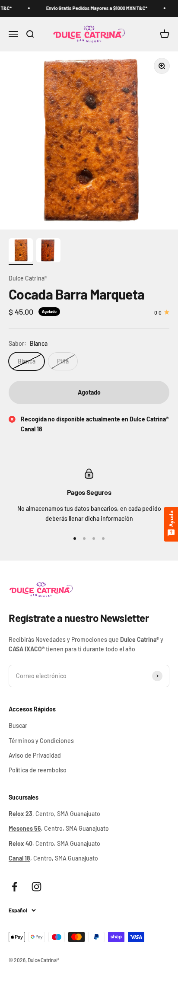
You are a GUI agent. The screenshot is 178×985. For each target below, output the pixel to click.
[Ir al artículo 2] (48, 251)
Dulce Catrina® (28, 278)
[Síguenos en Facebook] (14, 887)
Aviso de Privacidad (35, 755)
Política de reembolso (38, 770)
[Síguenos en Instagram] (36, 887)
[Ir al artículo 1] (21, 251)
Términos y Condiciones (41, 740)
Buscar (18, 725)
